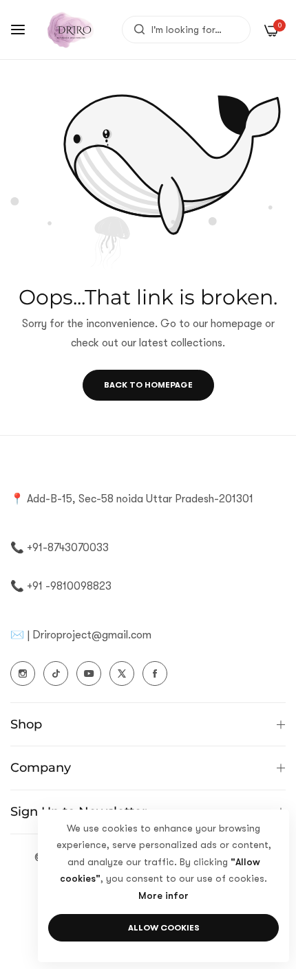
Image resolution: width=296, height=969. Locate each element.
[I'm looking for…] (136, 29)
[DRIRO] (70, 29)
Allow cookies (164, 928)
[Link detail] (22, 673)
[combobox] (186, 29)
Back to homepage (148, 385)
